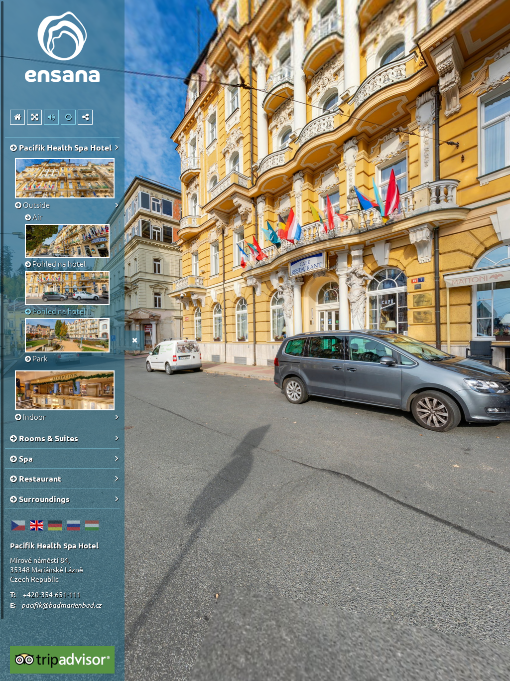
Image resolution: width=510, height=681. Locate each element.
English (36, 525)
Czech (17, 525)
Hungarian (91, 525)
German (54, 525)
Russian (73, 525)
